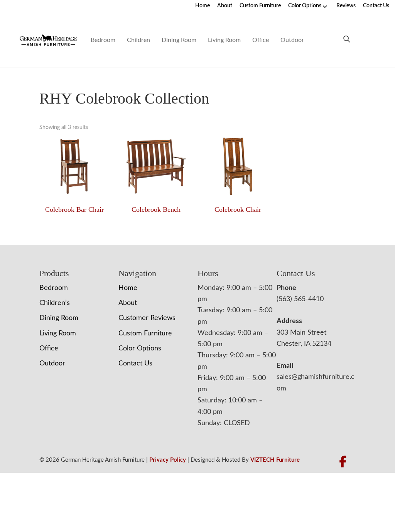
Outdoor (292, 40)
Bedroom (103, 40)
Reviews (346, 5)
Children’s (54, 303)
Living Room (224, 40)
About (224, 5)
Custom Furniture (260, 5)
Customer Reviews (147, 318)
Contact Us (376, 5)
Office (260, 40)
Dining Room (179, 40)
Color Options (304, 5)
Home (202, 5)
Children (138, 40)
